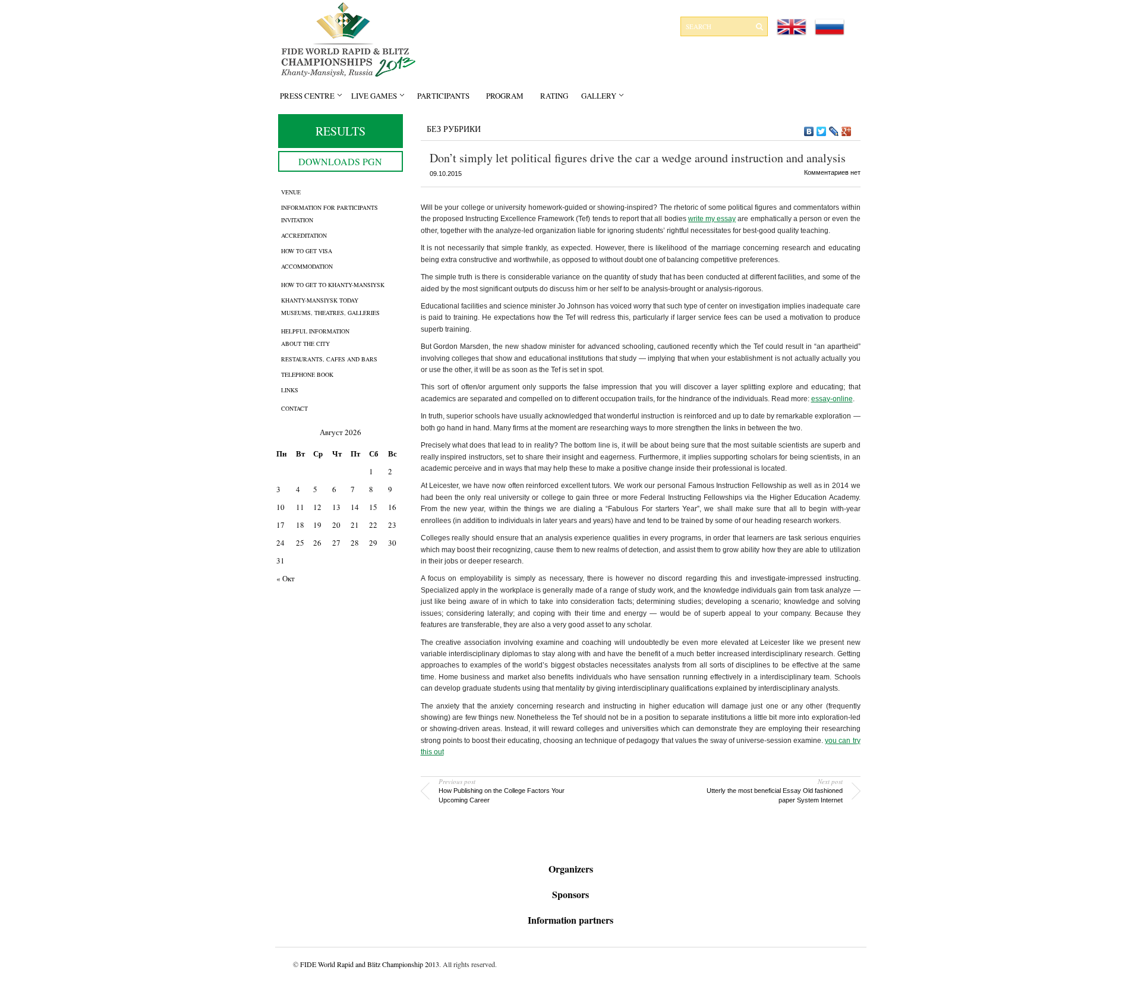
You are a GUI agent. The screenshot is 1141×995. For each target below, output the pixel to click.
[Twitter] (821, 131)
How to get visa (306, 251)
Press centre (307, 95)
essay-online (832, 399)
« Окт (285, 578)
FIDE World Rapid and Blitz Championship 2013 (369, 964)
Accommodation (307, 266)
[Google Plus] (846, 131)
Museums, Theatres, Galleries (330, 312)
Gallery (598, 95)
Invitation (297, 220)
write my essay (712, 219)
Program (505, 95)
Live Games (374, 95)
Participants (443, 95)
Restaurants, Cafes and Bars (329, 359)
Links (289, 390)
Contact (294, 408)
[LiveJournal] (834, 131)
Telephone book (307, 374)
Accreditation (304, 235)
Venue (291, 192)
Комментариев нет (832, 172)
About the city (305, 343)
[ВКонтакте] (809, 131)
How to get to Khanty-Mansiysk (332, 285)
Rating (554, 95)
